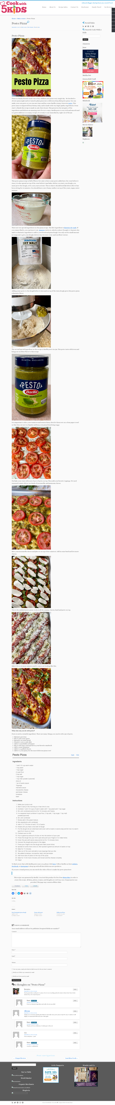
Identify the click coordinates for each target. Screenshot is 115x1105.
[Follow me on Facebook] (88, 26)
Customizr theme (69, 1102)
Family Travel (96, 7)
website (74, 864)
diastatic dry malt (70, 228)
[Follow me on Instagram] (91, 26)
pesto (70, 103)
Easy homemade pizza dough (19, 912)
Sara (39, 27)
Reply (75, 989)
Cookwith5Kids (48, 1102)
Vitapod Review (19, 1058)
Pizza (35, 27)
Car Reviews (108, 7)
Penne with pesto (38, 912)
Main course (21, 18)
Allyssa (27, 1011)
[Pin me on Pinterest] (93, 26)
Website (14, 962)
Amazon (42, 230)
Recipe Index (63, 7)
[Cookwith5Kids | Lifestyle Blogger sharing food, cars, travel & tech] (13, 7)
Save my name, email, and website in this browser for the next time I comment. (32, 969)
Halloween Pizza (61, 912)
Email (13, 956)
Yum (72, 755)
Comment (14, 931)
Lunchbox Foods (71, 1058)
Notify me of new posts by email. (21, 976)
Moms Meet (66, 877)
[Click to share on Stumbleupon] (16, 893)
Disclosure (85, 7)
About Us (52, 7)
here (54, 864)
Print (77, 754)
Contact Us (74, 7)
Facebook (15, 866)
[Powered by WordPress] (57, 1102)
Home (44, 7)
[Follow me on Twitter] (86, 26)
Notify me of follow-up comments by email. (23, 972)
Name (13, 949)
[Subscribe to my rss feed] (84, 26)
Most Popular (30, 27)
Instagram (24, 866)
